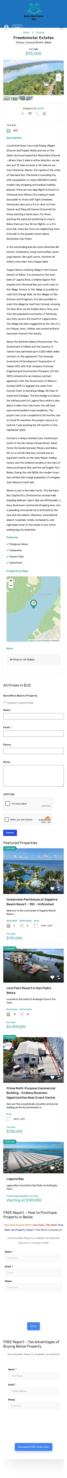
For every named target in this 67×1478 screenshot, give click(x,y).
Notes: (7, 762)
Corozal (40, 32)
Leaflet (31, 640)
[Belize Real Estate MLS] (33, 19)
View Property (34, 884)
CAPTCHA (8, 794)
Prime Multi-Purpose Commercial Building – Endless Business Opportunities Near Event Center (31, 1092)
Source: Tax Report (15, 1419)
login (17, 27)
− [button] (11, 586)
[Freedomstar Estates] (33, 604)
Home (26, 32)
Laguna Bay (15, 1179)
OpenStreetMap (43, 640)
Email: (7, 727)
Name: (7, 710)
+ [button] (11, 581)
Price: (5, 1292)
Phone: (7, 744)
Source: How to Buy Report (15, 1301)
